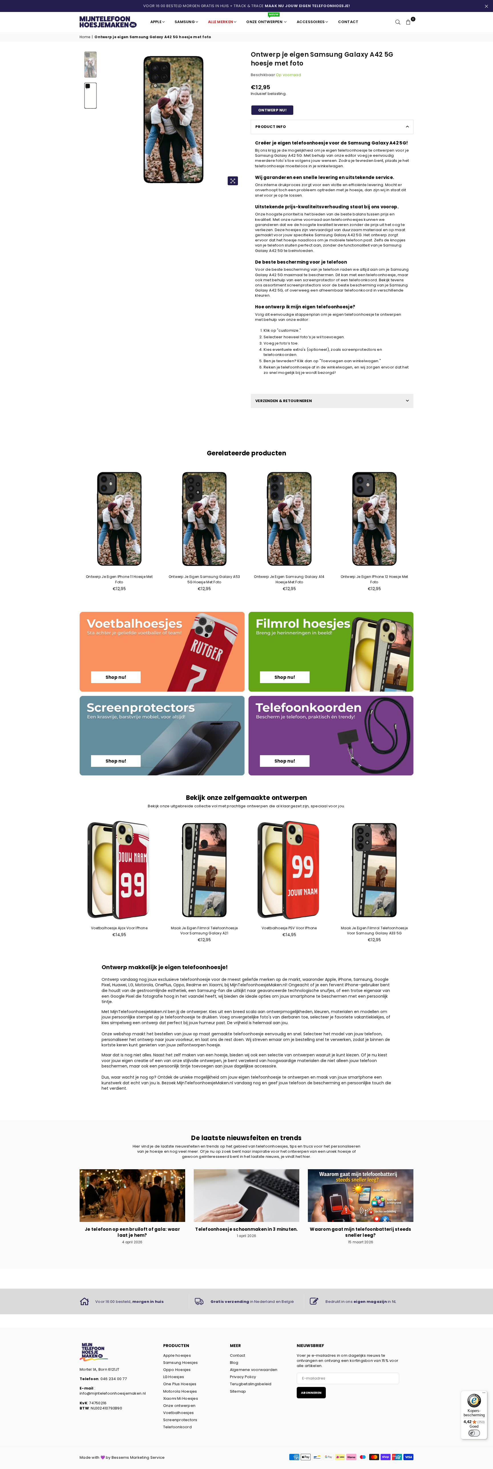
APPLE (155, 22)
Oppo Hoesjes (177, 1369)
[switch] (474, 1433)
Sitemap (238, 1391)
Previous (109, 120)
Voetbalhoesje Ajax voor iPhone (119, 928)
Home (85, 37)
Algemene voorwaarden (254, 1369)
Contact (237, 1355)
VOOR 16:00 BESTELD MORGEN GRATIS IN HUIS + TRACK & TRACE (246, 6)
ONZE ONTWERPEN (264, 19)
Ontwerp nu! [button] (272, 110)
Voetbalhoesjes (178, 1412)
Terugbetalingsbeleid (251, 1384)
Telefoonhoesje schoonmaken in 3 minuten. (246, 1229)
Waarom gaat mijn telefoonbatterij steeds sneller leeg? (360, 1232)
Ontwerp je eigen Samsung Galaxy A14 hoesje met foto (289, 579)
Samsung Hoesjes (180, 1362)
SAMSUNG (185, 22)
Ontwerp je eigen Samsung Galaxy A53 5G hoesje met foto (204, 579)
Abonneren (311, 1392)
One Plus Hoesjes (180, 1384)
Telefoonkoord (177, 1427)
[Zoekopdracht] (398, 22)
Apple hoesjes (177, 1355)
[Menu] (483, 1394)
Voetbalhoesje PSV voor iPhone (289, 928)
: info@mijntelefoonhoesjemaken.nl (113, 1391)
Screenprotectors (180, 1420)
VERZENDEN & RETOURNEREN (283, 401)
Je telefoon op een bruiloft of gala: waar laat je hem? (132, 1232)
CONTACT (348, 22)
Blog (234, 1362)
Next (237, 120)
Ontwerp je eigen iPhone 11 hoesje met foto (119, 579)
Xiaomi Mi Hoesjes (180, 1398)
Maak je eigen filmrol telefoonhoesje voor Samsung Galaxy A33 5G (374, 931)
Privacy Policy (243, 1377)
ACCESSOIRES (311, 22)
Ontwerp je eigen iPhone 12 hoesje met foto (374, 579)
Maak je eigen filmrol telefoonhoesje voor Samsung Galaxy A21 (204, 931)
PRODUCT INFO (270, 126)
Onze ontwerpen (179, 1405)
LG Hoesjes (173, 1377)
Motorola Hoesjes (180, 1391)
